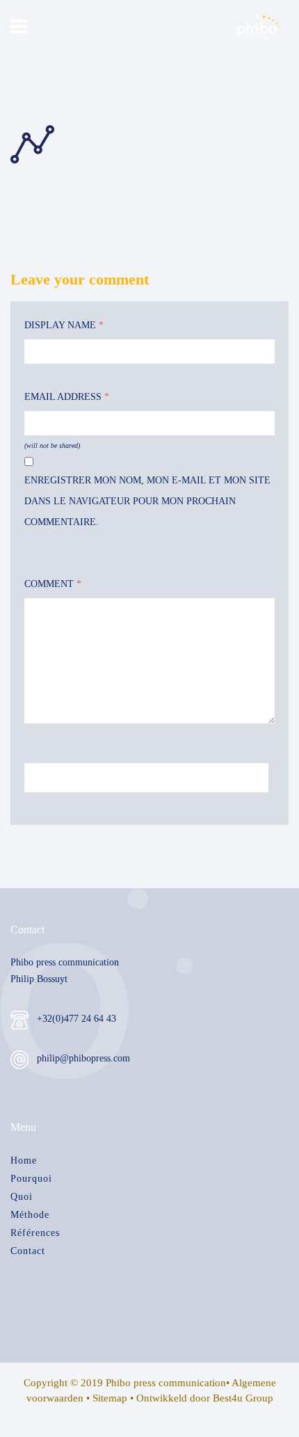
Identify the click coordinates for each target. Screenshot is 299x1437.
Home (23, 1160)
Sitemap (109, 1398)
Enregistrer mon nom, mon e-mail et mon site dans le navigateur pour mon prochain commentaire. (147, 501)
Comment (52, 584)
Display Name (64, 325)
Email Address (66, 397)
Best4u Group (243, 1398)
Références (35, 1233)
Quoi (21, 1196)
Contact (27, 1251)
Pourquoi (31, 1178)
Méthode (29, 1215)
